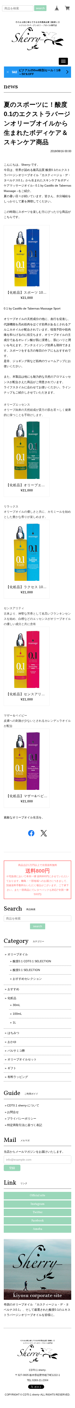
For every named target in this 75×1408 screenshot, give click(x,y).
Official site (37, 1196)
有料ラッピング (18, 1077)
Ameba (37, 1229)
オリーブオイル (18, 954)
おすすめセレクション (27, 978)
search (40, 8)
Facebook (37, 1221)
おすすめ (13, 989)
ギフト (12, 1068)
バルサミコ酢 (16, 1050)
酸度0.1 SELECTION (26, 970)
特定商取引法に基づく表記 (24, 1125)
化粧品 (12, 998)
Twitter (37, 1212)
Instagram (38, 1204)
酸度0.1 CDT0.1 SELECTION (32, 961)
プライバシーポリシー (21, 1118)
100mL (17, 1013)
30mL (16, 1005)
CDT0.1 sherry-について (23, 1105)
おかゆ (12, 1041)
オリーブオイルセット (22, 1059)
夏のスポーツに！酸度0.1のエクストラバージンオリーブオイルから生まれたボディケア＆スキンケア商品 (37, 123)
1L (14, 1022)
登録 (12, 1168)
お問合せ (13, 1112)
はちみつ (13, 1033)
